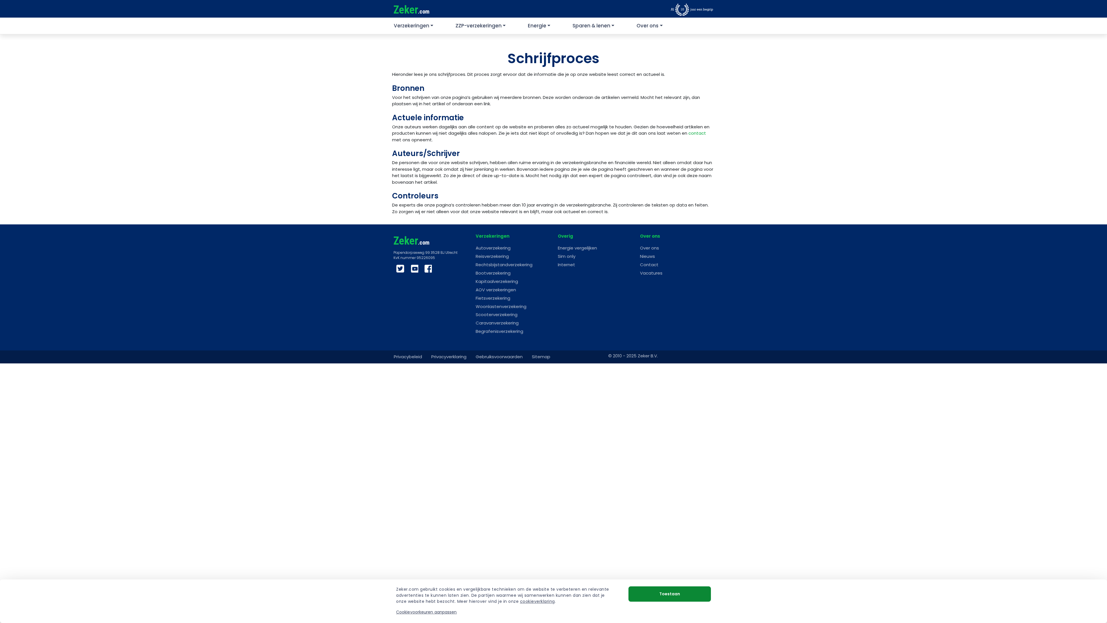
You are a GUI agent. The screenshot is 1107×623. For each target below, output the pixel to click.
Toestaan (669, 594)
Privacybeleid (408, 357)
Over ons (647, 25)
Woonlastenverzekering (501, 306)
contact (697, 133)
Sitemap (541, 357)
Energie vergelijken (577, 248)
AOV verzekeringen (496, 290)
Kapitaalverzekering (497, 281)
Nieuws (647, 256)
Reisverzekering (492, 256)
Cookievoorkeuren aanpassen (426, 612)
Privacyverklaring (448, 357)
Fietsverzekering (493, 298)
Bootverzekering (493, 273)
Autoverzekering (493, 248)
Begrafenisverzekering (499, 331)
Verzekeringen (411, 25)
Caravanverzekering (497, 323)
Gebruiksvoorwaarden (499, 357)
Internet (566, 265)
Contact (649, 265)
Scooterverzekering (496, 315)
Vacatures (651, 273)
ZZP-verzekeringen (478, 25)
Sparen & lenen (591, 25)
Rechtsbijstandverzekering (504, 265)
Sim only (566, 256)
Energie (537, 25)
